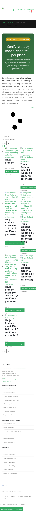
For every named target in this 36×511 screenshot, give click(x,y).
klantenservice (21, 368)
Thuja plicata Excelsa (9, 415)
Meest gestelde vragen (10, 458)
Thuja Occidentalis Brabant (11, 396)
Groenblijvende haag (9, 392)
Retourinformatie (8, 469)
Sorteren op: (5, 137)
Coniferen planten (9, 427)
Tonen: (4, 143)
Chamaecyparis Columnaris (11, 403)
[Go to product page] (11, 151)
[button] (4, 5)
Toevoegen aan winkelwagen (14, 243)
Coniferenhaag (9, 157)
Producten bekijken (12, 171)
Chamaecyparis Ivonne (10, 407)
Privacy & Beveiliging (9, 466)
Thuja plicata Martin (9, 411)
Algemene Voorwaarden (10, 473)
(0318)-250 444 (21, 9)
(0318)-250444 (7, 381)
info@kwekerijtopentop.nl (10, 379)
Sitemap (13, 496)
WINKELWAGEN (30, 9)
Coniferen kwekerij (9, 389)
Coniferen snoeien (9, 438)
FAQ (5, 498)
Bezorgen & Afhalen (9, 462)
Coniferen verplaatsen (10, 442)
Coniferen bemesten (9, 423)
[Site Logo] (7, 12)
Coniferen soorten (9, 435)
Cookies (6, 496)
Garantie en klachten (9, 454)
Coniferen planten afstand (13, 431)
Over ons (6, 451)
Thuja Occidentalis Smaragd (11, 400)
